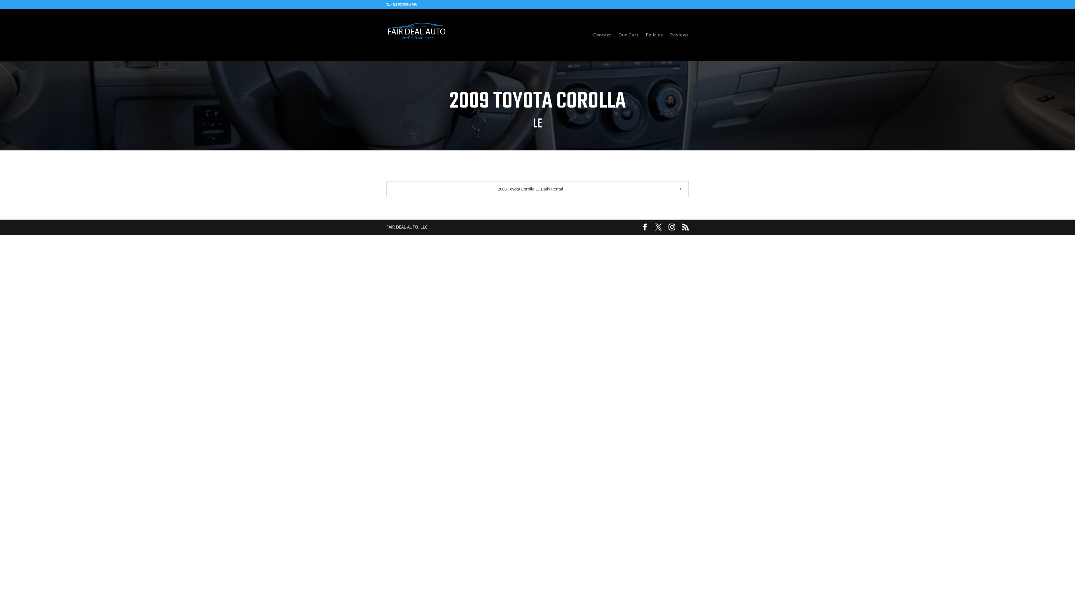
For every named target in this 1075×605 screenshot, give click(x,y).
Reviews (679, 35)
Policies (654, 35)
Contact (602, 35)
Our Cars (628, 35)
